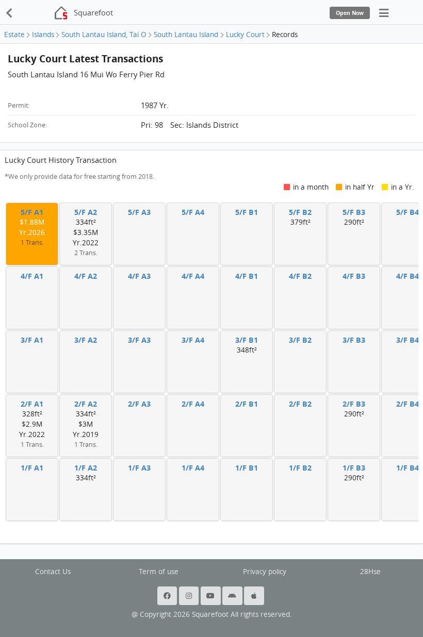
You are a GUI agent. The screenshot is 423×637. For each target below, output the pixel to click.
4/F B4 (407, 276)
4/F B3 (354, 276)
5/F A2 (85, 212)
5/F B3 (354, 212)
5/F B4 (407, 212)
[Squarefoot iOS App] (255, 595)
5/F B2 (300, 212)
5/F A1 (32, 212)
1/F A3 (139, 467)
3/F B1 (246, 339)
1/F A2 (85, 467)
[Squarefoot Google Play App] (233, 595)
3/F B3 (354, 339)
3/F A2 (85, 339)
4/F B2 (300, 276)
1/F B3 (354, 467)
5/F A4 (193, 212)
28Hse (370, 571)
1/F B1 (246, 467)
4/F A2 (85, 276)
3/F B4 (407, 339)
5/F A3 (139, 212)
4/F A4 (193, 276)
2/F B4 (407, 403)
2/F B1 (246, 403)
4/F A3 (139, 276)
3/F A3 (139, 339)
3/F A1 (32, 339)
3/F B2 (300, 339)
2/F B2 (300, 403)
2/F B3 (354, 403)
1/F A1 (32, 467)
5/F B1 (246, 212)
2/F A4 (193, 403)
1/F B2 (300, 467)
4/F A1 (32, 276)
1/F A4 (193, 467)
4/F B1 (246, 276)
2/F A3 (139, 403)
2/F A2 (85, 403)
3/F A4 (193, 339)
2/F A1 (32, 403)
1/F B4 (407, 467)
